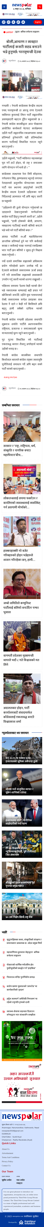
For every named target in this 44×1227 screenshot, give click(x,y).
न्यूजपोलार (12, 61)
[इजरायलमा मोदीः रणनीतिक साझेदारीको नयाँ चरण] (22, 813)
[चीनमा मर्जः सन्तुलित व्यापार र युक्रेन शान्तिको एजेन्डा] (22, 781)
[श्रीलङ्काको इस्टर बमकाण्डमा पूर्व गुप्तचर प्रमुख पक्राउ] (22, 875)
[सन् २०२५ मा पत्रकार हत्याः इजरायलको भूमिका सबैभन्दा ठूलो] (22, 750)
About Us (5, 1149)
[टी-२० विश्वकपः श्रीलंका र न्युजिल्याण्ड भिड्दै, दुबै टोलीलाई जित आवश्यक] (22, 844)
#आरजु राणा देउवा (10, 377)
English (38, 22)
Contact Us (6, 1166)
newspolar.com (18, 1216)
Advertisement (7, 1153)
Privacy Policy (7, 1161)
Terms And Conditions (10, 1157)
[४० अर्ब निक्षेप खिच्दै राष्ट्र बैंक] (22, 906)
